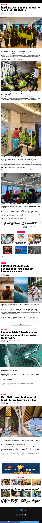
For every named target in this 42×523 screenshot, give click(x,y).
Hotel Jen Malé (11, 218)
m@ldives (7, 14)
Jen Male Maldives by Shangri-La (21, 218)
